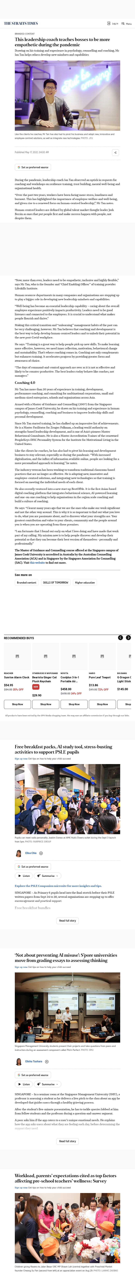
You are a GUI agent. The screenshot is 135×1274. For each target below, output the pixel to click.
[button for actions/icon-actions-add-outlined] (41, 853)
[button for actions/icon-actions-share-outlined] (115, 152)
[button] (113, 23)
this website (37, 562)
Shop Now (17, 704)
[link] (21, 23)
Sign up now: (21, 758)
